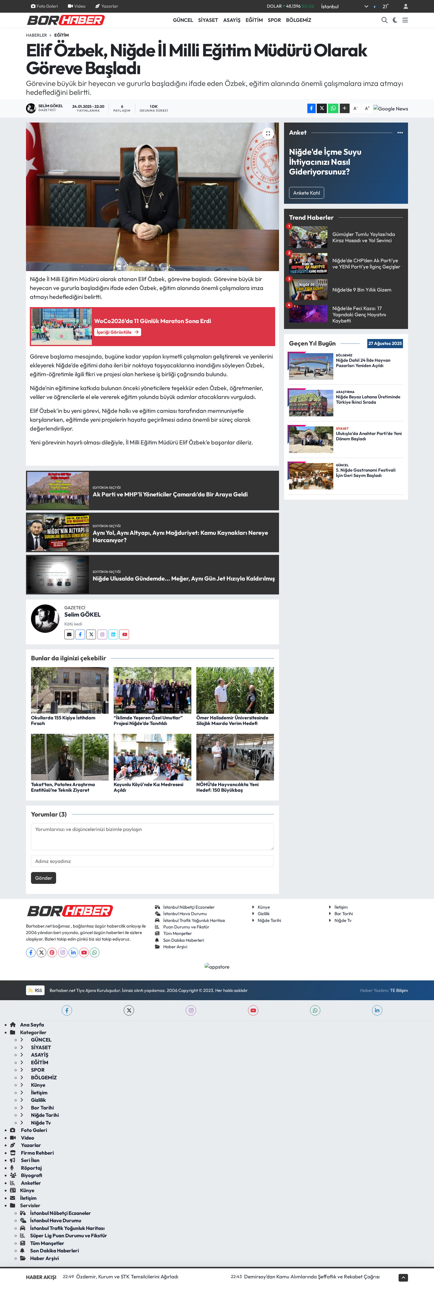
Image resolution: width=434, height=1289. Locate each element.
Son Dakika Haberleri (183, 940)
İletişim (341, 907)
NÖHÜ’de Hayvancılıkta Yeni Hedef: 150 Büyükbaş (227, 787)
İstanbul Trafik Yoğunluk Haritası (194, 920)
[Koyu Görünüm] (395, 20)
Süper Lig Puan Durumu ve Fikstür (68, 1235)
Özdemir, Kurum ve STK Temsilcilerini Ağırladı (127, 1276)
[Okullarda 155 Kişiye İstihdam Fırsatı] (70, 690)
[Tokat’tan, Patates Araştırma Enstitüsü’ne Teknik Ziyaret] (70, 756)
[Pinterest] (52, 952)
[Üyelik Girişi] (403, 6)
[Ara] (384, 20)
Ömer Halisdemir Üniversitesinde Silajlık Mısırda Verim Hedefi (232, 720)
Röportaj (31, 1168)
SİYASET (208, 20)
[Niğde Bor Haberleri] (65, 19)
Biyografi (31, 1175)
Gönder (43, 878)
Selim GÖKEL (82, 614)
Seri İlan (30, 1160)
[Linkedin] (113, 634)
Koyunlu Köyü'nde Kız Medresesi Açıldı (148, 787)
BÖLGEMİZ (298, 20)
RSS (38, 990)
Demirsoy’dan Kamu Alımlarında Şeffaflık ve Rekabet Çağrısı (312, 1276)
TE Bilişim (399, 990)
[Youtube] (124, 634)
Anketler (30, 1183)
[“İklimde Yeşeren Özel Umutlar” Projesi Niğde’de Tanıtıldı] (152, 690)
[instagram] (191, 1010)
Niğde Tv (343, 920)
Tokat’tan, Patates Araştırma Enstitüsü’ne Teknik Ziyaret (63, 787)
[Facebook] (80, 634)
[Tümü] (400, 132)
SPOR (274, 20)
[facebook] (67, 1010)
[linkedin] (377, 1010)
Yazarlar (109, 6)
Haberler (36, 35)
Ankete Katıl (306, 193)
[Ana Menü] (405, 20)
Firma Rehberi (37, 1153)
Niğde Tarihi (269, 920)
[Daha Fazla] (345, 108)
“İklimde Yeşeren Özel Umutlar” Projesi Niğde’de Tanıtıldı (148, 720)
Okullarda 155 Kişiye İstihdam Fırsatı (63, 720)
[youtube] (253, 1010)
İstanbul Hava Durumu (185, 913)
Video (79, 6)
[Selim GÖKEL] (45, 618)
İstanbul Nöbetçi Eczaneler (189, 907)
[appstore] (217, 966)
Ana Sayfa (32, 1024)
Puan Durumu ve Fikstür (186, 927)
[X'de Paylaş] (322, 108)
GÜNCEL (183, 20)
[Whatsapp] (94, 952)
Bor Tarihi (344, 913)
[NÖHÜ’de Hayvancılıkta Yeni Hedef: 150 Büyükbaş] (235, 756)
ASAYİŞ (232, 20)
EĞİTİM (254, 20)
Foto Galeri (47, 6)
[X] (41, 952)
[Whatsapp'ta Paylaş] (333, 108)
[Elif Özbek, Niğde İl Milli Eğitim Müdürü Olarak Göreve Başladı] (152, 197)
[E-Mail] (69, 634)
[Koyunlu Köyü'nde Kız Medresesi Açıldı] (152, 756)
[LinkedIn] (73, 952)
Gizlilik (264, 913)
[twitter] (129, 1010)
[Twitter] (91, 634)
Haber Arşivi (175, 946)
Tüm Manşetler (177, 933)
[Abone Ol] (390, 108)
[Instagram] (102, 634)
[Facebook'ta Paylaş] (311, 108)
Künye (264, 907)
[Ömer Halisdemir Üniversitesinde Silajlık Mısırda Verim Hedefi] (235, 690)
